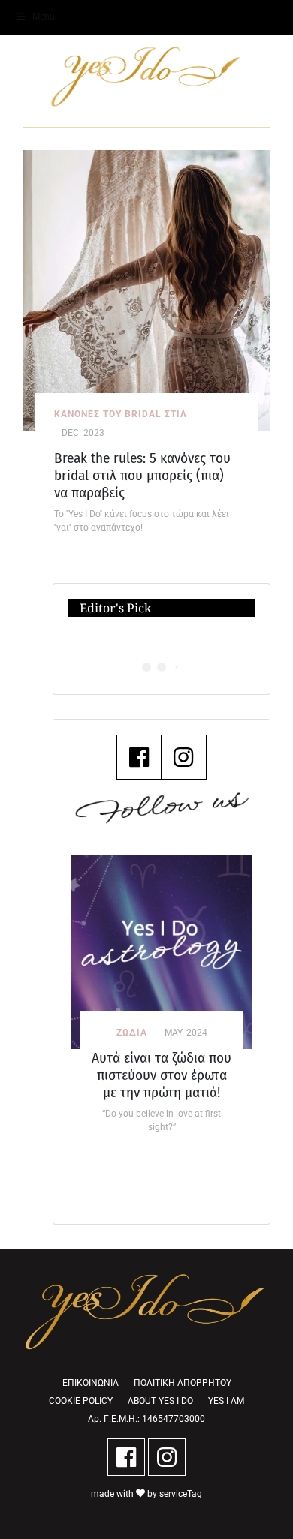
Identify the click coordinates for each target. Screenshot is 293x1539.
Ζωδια (131, 1032)
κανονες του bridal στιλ (120, 414)
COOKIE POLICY (81, 1401)
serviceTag (180, 1494)
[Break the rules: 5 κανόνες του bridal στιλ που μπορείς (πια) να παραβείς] (146, 289)
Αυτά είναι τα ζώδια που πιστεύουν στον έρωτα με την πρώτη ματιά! (161, 1075)
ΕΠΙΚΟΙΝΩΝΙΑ (90, 1383)
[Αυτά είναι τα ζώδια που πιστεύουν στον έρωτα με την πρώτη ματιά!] (161, 951)
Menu (43, 16)
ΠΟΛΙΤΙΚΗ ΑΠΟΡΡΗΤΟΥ (182, 1383)
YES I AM (226, 1401)
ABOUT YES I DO (160, 1401)
